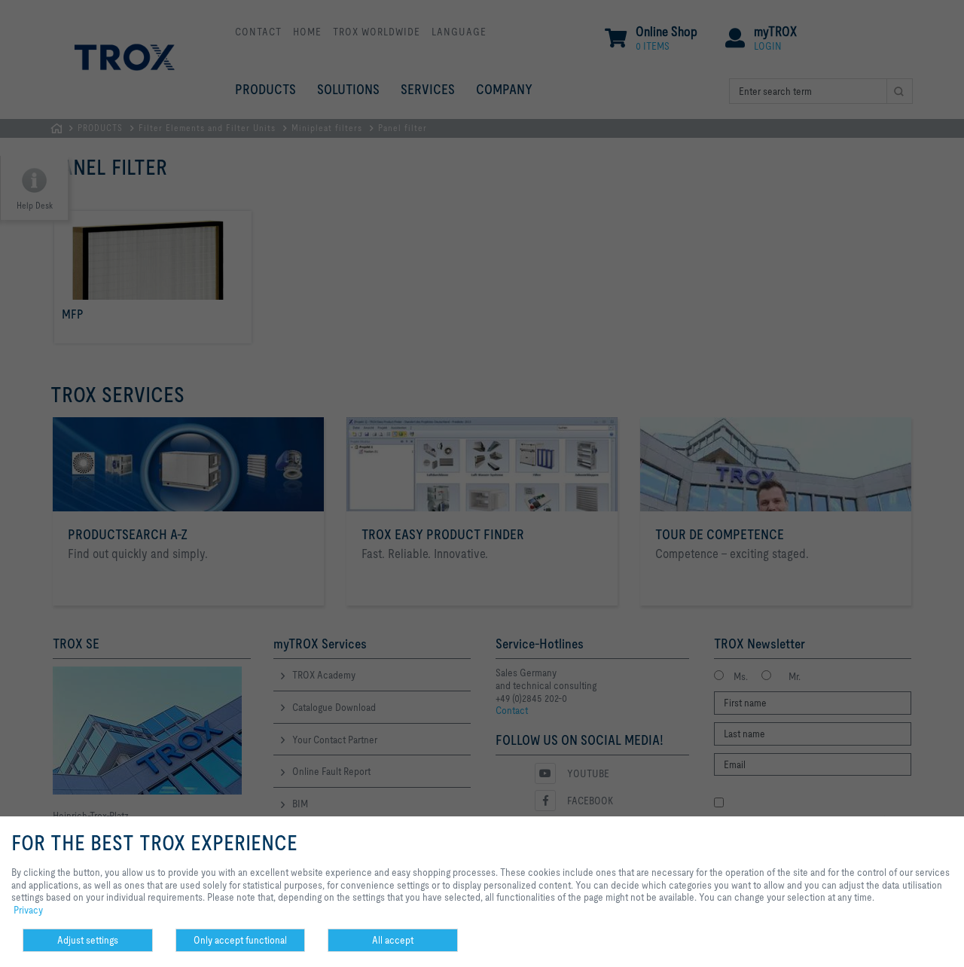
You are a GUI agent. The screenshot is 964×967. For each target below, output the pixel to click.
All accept (392, 940)
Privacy (28, 910)
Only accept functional (240, 940)
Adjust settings (87, 940)
